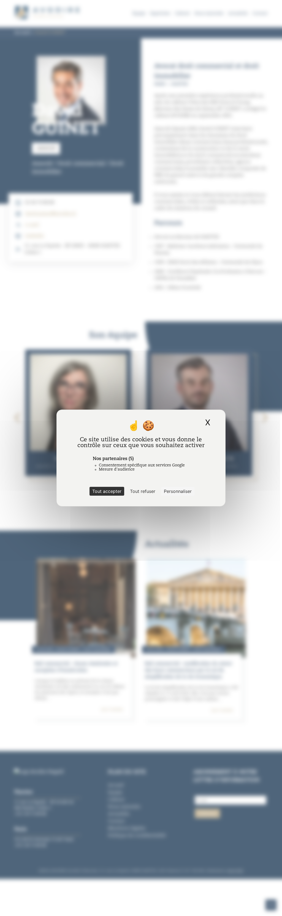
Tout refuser (142, 491)
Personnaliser (178, 491)
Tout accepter (106, 491)
